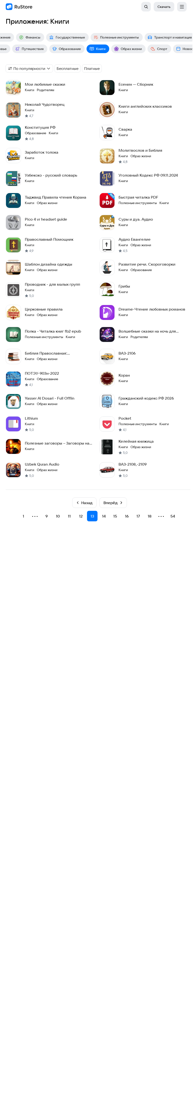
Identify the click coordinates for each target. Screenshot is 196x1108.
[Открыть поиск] (146, 6)
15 (115, 516)
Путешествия (33, 49)
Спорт (162, 49)
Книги (100, 49)
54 (172, 516)
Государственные (70, 37)
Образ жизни (131, 49)
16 (127, 516)
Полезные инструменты (119, 37)
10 (58, 516)
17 (138, 516)
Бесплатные (67, 68)
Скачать (164, 7)
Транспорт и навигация (173, 37)
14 (104, 516)
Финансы (33, 37)
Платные (92, 68)
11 (69, 516)
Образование (70, 49)
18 (150, 516)
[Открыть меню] (182, 6)
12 (81, 516)
